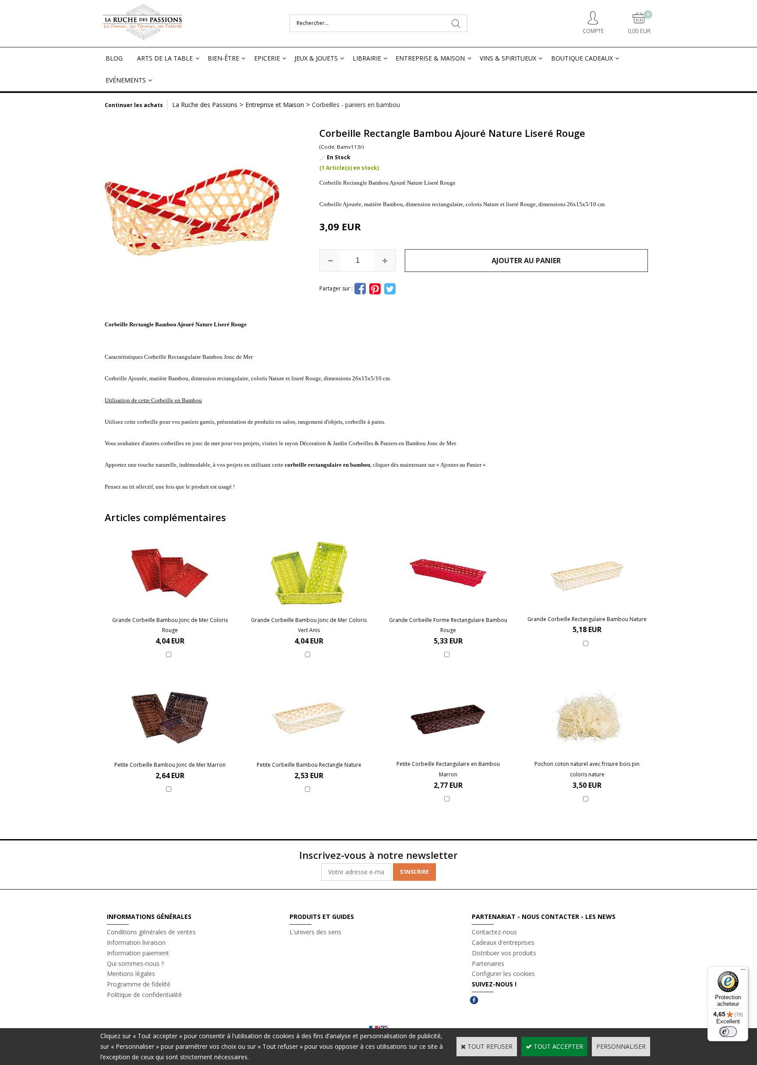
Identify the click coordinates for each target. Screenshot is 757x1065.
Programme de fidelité (138, 984)
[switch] (728, 1031)
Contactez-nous (494, 932)
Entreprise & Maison (430, 58)
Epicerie (267, 58)
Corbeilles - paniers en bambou (356, 104)
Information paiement (138, 953)
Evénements (126, 80)
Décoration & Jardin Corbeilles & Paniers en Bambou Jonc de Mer (378, 443)
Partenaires (488, 963)
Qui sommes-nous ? (135, 963)
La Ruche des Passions (204, 104)
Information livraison (136, 942)
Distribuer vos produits (504, 953)
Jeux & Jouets (316, 58)
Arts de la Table (165, 58)
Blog (114, 58)
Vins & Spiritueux (508, 58)
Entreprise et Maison (274, 104)
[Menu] (743, 971)
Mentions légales (131, 973)
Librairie (367, 58)
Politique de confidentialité (144, 994)
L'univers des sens (315, 932)
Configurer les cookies (503, 973)
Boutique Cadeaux (582, 58)
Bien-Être (223, 58)
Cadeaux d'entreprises (503, 942)
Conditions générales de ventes (151, 932)
